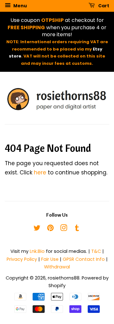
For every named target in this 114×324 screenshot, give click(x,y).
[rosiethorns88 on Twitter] (37, 229)
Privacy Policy (22, 259)
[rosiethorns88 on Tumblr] (76, 229)
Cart (103, 6)
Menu (19, 6)
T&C (96, 251)
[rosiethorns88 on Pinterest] (50, 229)
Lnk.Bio (37, 251)
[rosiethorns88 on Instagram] (63, 229)
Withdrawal (57, 267)
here (40, 172)
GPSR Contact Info (84, 259)
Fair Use (50, 259)
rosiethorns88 (63, 278)
